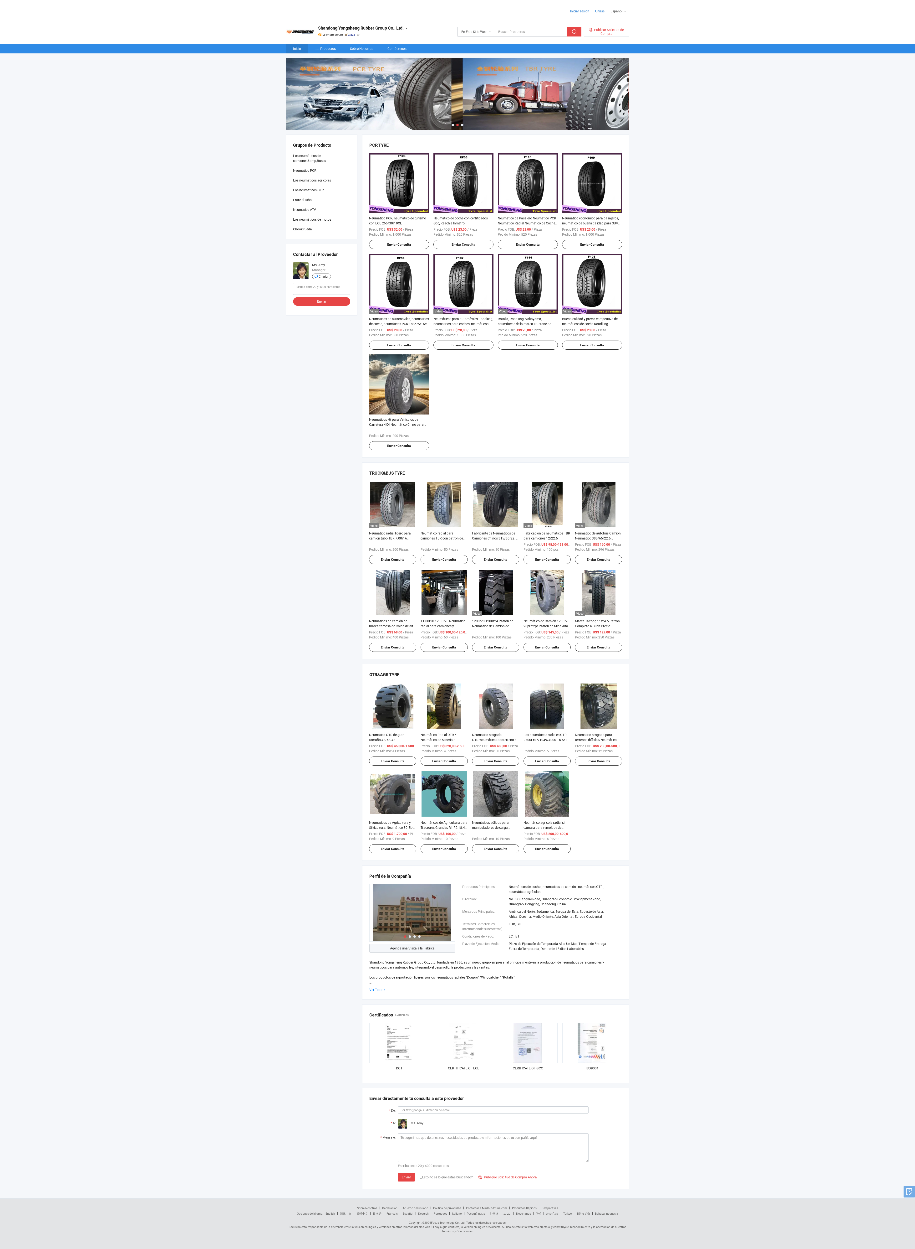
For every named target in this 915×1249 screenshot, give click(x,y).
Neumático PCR (304, 170)
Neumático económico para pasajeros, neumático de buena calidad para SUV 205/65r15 (590, 223)
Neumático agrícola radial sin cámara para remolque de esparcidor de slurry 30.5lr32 (545, 827)
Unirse (600, 11)
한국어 (494, 1213)
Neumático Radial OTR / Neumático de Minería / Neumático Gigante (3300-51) (443, 739)
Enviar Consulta (399, 244)
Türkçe (567, 1213)
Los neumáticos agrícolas (312, 180)
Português (440, 1213)
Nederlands (523, 1213)
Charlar (323, 276)
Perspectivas (550, 1208)
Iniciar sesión (579, 11)
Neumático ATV (304, 209)
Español (408, 1213)
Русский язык (476, 1213)
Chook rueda (302, 229)
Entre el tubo (302, 199)
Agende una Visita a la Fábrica (412, 948)
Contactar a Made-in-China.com (486, 1208)
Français (392, 1213)
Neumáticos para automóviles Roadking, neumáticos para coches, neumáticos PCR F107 (463, 323)
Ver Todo (375, 989)
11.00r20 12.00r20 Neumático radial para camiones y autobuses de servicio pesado (443, 626)
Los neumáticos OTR (308, 190)
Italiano (457, 1213)
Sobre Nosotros (361, 48)
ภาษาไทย (552, 1213)
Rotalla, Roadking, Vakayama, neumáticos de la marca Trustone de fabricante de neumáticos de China (524, 323)
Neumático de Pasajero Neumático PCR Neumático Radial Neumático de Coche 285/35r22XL (527, 223)
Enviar (406, 1177)
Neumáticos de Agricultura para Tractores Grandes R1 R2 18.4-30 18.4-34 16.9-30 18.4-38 (444, 827)
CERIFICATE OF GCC (528, 1068)
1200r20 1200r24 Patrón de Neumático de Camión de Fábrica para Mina (492, 626)
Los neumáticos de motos (312, 219)
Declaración (389, 1208)
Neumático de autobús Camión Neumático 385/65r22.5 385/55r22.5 (598, 538)
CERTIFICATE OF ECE (463, 1068)
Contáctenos (397, 48)
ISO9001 (592, 1068)
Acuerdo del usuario (415, 1208)
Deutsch (423, 1213)
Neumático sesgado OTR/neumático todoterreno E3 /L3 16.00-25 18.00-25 (495, 739)
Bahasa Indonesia (606, 1213)
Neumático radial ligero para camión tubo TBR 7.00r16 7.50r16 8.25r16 (390, 538)
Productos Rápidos (524, 1208)
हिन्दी (538, 1213)
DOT (399, 1068)
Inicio (297, 48)
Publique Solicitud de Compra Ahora (507, 1177)
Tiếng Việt (583, 1213)
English (330, 1213)
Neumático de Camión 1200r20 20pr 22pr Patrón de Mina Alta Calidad (546, 626)
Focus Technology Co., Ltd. (448, 1222)
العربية (507, 1213)
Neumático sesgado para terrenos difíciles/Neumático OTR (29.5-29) (596, 739)
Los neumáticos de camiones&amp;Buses (309, 158)
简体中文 (345, 1213)
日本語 (377, 1213)
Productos (328, 48)
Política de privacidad (447, 1208)
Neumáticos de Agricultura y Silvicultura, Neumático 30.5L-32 (391, 827)
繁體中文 (362, 1213)
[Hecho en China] (316, 9)
